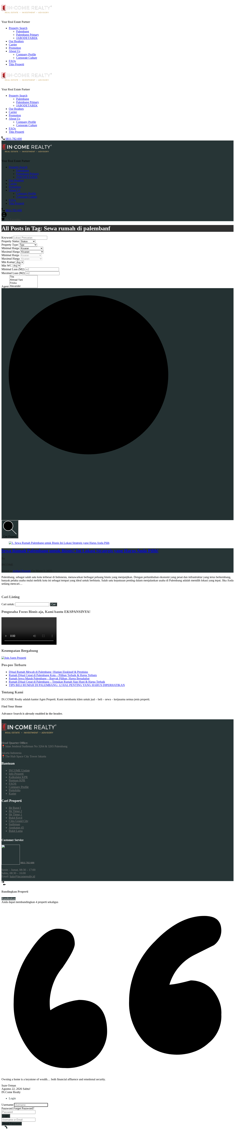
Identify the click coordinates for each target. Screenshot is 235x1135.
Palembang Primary (27, 34)
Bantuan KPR (17, 780)
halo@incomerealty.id (22, 876)
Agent (5, 286)
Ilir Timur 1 (15, 814)
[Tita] (23, 276)
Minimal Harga (10, 248)
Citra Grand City (18, 821)
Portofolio (14, 790)
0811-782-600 (14, 138)
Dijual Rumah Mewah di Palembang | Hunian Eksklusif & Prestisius (48, 671)
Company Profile (26, 54)
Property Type (10, 244)
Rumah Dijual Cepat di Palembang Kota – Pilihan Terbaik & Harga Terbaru (53, 675)
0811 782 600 (27, 862)
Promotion (15, 47)
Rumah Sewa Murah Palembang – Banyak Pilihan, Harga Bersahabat (49, 678)
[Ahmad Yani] (23, 280)
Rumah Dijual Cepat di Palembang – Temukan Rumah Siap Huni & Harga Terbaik (57, 681)
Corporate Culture (26, 57)
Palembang (22, 31)
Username (7, 1104)
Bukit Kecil (15, 817)
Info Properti (16, 773)
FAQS (12, 783)
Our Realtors (16, 41)
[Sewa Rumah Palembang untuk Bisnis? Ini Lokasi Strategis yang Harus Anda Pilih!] (59, 542)
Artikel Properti (22, 570)
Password (7, 1108)
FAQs (12, 61)
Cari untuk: (8, 604)
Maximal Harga (10, 251)
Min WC (6, 265)
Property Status (10, 241)
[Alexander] (23, 286)
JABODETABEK (27, 38)
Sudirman (14, 824)
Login (6, 1116)
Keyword (7, 237)
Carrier (13, 44)
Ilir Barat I (15, 807)
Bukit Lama (16, 830)
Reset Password (11, 1123)
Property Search (18, 28)
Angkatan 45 (16, 827)
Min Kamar (8, 262)
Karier (12, 793)
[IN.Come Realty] (26, 15)
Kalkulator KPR (18, 777)
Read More (8, 589)
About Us (14, 51)
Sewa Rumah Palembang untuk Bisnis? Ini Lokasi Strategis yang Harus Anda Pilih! (79, 550)
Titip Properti (16, 64)
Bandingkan (8, 898)
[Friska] (23, 283)
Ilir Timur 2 (15, 811)
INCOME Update (19, 770)
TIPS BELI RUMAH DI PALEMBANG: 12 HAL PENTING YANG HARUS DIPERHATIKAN (67, 685)
